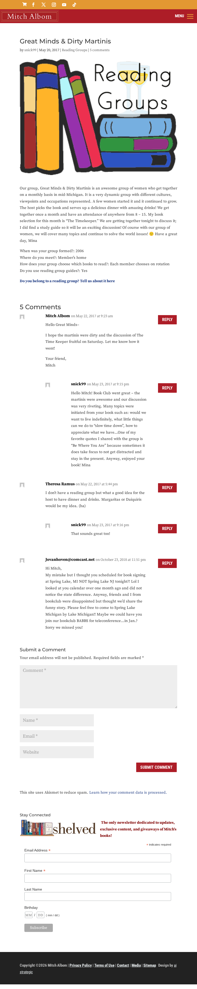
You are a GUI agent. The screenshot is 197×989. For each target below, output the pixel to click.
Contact (123, 965)
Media (136, 965)
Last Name (33, 889)
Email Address (37, 850)
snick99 (30, 50)
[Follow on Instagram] (54, 5)
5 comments (100, 50)
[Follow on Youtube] (64, 5)
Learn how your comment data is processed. (128, 792)
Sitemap (149, 965)
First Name (34, 870)
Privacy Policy (81, 965)
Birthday (31, 907)
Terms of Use (104, 965)
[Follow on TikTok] (74, 5)
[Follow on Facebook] (33, 5)
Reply (167, 319)
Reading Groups (74, 50)
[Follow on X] (44, 5)
